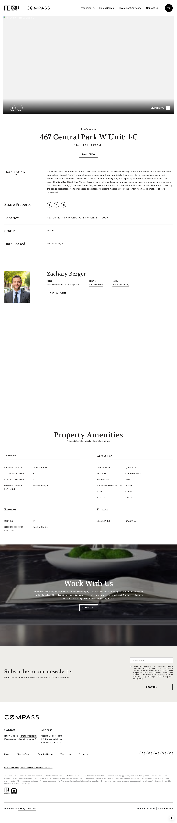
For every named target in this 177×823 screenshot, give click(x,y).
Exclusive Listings (45, 754)
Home (6, 754)
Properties (85, 8)
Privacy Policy (138, 678)
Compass (71, 776)
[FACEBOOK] (142, 753)
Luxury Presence (27, 808)
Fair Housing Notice (11, 767)
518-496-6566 (96, 284)
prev (13, 108)
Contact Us (83, 754)
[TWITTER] (163, 753)
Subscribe (151, 687)
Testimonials (65, 754)
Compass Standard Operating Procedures (36, 767)
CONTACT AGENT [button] (58, 293)
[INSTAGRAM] (149, 753)
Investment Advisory (130, 8)
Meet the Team (23, 754)
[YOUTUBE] (156, 753)
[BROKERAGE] (170, 753)
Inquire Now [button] (88, 154)
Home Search (106, 8)
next (20, 108)
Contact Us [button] (88, 607)
